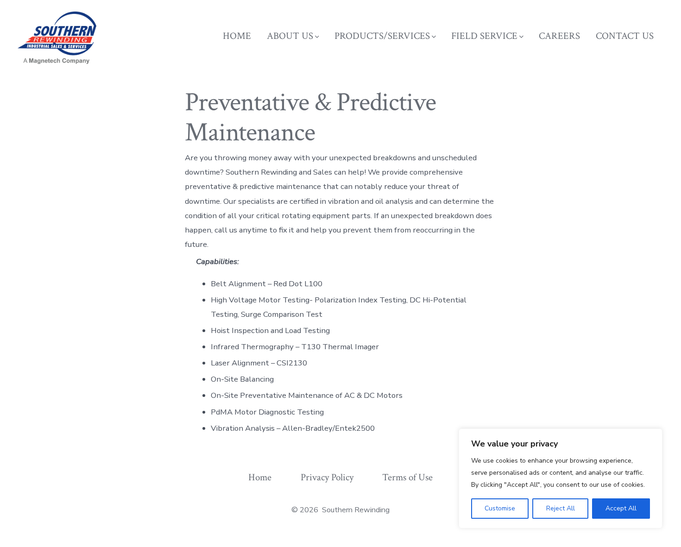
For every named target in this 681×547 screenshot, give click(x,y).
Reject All (560, 508)
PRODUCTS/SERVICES (382, 36)
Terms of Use (407, 477)
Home (259, 477)
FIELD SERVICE (484, 36)
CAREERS (559, 36)
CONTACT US (625, 36)
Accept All (621, 508)
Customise (500, 508)
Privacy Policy (327, 477)
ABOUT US (290, 36)
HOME (237, 36)
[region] (560, 478)
